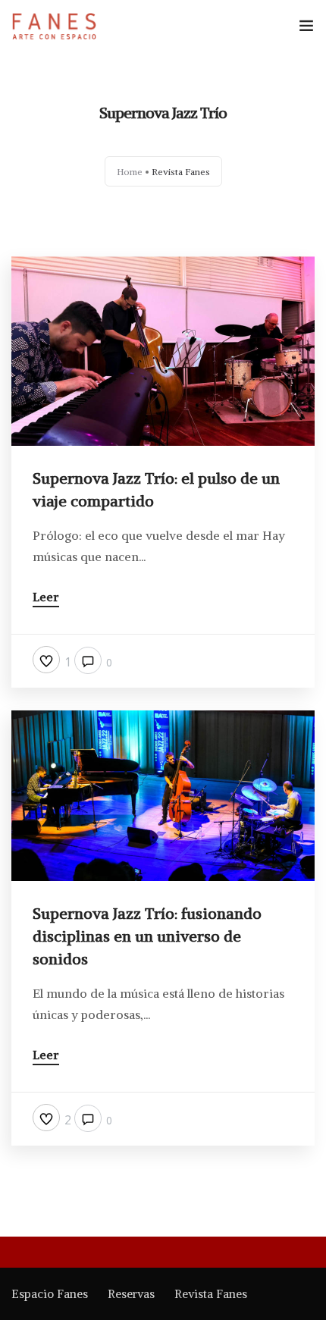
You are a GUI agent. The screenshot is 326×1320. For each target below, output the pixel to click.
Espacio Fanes (49, 1294)
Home (130, 171)
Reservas (131, 1294)
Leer (46, 597)
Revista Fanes (210, 1294)
